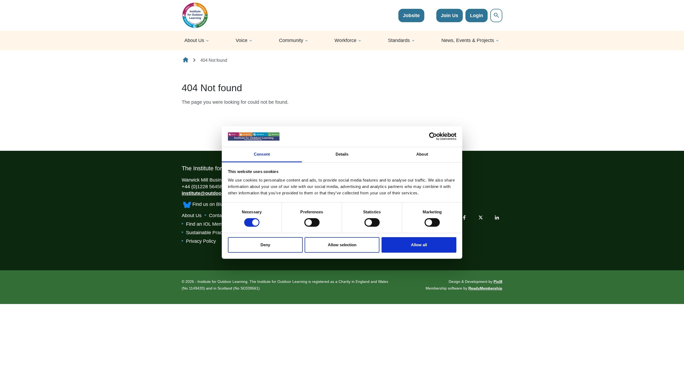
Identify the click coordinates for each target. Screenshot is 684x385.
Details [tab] (342, 154)
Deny (265, 244)
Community (291, 40)
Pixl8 (497, 281)
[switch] (312, 222)
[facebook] (464, 217)
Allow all (419, 244)
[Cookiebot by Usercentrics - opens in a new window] (433, 136)
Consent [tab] (262, 154)
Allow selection (342, 244)
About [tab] (422, 154)
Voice (241, 40)
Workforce (345, 40)
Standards (399, 40)
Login (476, 15)
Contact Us (221, 215)
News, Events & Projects (467, 40)
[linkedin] (497, 217)
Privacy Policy (201, 241)
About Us (194, 40)
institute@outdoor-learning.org (217, 193)
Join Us (449, 15)
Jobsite (411, 15)
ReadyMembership (485, 288)
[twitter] (480, 217)
